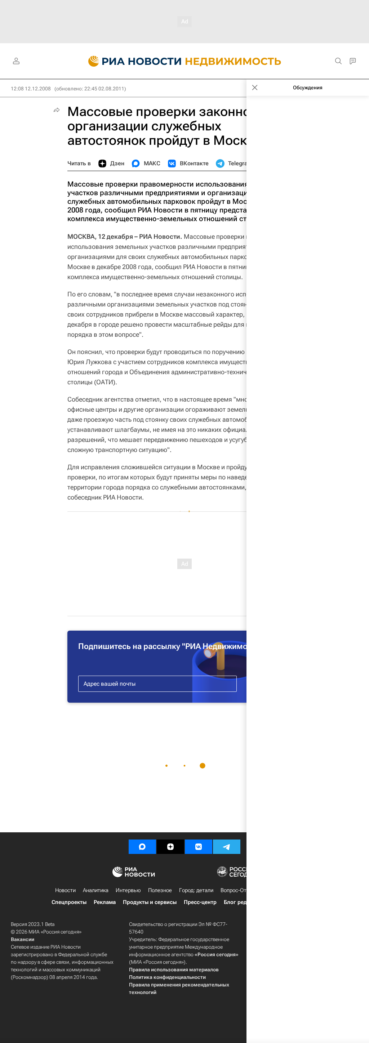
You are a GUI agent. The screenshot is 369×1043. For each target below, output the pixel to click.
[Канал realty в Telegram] (226, 847)
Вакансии (22, 939)
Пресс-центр (200, 902)
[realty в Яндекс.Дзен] (170, 847)
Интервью (128, 890)
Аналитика (95, 890)
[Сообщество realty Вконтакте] (198, 847)
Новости (65, 890)
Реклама (105, 902)
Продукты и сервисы (150, 902)
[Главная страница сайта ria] (130, 61)
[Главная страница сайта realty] (184, 61)
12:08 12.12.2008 (31, 88)
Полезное (160, 890)
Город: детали (196, 890)
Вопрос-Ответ (238, 890)
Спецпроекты (69, 902)
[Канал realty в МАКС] (142, 847)
